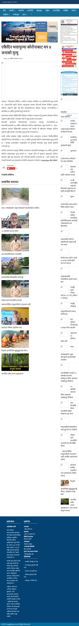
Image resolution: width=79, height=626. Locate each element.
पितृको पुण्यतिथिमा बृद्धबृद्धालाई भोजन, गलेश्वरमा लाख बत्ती (69, 488)
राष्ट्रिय (47, 10)
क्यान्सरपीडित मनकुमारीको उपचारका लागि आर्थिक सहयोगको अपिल (69, 455)
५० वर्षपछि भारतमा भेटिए (9, 231)
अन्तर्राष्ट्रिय (56, 10)
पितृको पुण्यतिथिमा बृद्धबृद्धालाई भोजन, (14, 350)
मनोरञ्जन (16, 14)
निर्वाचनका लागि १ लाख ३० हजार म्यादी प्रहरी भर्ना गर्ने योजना (69, 260)
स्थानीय (21, 10)
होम (4, 10)
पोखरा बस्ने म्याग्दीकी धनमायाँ (11, 300)
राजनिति (30, 10)
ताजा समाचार (65, 116)
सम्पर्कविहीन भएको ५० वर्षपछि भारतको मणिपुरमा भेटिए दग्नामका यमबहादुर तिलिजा (69, 377)
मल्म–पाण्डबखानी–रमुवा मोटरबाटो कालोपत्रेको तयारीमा (20, 208)
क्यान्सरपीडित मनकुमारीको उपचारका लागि (16, 304)
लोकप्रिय (64, 112)
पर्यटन (73, 10)
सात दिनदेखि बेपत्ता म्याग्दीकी (11, 254)
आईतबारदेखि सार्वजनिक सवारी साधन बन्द (69, 279)
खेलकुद (39, 10)
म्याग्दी (11, 10)
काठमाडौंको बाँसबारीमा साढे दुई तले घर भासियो (69, 428)
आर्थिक (65, 10)
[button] (31, 15)
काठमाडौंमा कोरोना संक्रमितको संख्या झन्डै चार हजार (68, 242)
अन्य (24, 14)
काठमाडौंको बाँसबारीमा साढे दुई (12, 277)
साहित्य (6, 14)
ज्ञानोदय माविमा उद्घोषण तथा (11, 327)
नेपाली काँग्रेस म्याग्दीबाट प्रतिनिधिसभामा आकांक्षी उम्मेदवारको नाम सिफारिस (69, 219)
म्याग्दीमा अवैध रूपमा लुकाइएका (12, 373)
